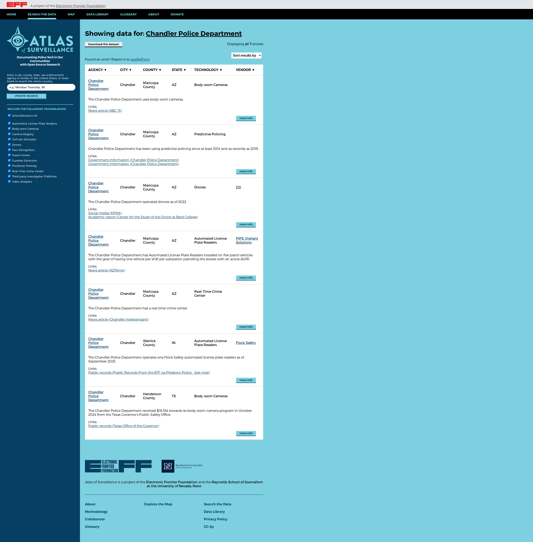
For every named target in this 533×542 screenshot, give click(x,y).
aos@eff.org (140, 59)
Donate (177, 14)
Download (103, 44)
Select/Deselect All (24, 115)
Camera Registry (22, 134)
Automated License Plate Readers (34, 123)
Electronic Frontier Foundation (81, 6)
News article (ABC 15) (105, 110)
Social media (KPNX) (105, 213)
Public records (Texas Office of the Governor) (123, 426)
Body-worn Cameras (25, 128)
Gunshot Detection (24, 160)
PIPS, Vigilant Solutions (247, 240)
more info (246, 118)
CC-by (209, 527)
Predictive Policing (23, 165)
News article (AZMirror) (106, 270)
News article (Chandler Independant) (118, 319)
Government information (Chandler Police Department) (133, 160)
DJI (238, 187)
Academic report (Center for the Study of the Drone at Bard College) (143, 217)
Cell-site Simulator (23, 139)
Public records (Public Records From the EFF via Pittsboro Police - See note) (149, 372)
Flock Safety (246, 343)
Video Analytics (21, 181)
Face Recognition (23, 149)
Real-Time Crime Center (27, 171)
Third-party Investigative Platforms (34, 176)
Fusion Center (20, 155)
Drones (16, 144)
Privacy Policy (215, 519)
